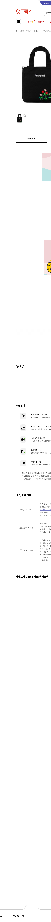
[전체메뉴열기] (18, 21)
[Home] (17, 31)
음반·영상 (42, 21)
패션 (35, 31)
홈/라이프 (24, 31)
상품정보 (31, 138)
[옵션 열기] (31, 907)
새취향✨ (30, 21)
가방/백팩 (46, 31)
